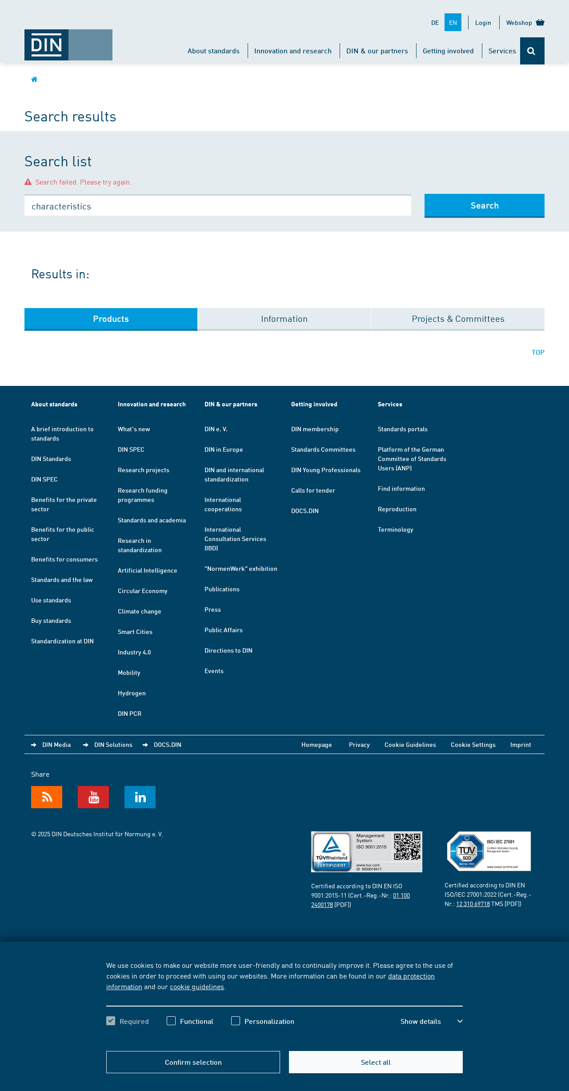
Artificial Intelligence (147, 570)
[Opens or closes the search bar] (532, 50)
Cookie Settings (473, 744)
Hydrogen (132, 693)
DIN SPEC (44, 479)
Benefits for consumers (64, 559)
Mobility (129, 672)
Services (502, 50)
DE (435, 22)
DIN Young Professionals (326, 469)
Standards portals (403, 429)
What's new (134, 429)
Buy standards (51, 620)
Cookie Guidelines (410, 744)
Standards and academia (152, 520)
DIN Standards (51, 458)
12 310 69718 (473, 903)
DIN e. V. (216, 429)
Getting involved (448, 50)
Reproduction (397, 509)
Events (214, 670)
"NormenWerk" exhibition (240, 568)
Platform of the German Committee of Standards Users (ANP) (412, 458)
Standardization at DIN (62, 641)
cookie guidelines (197, 986)
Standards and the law (61, 579)
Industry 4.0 (134, 652)
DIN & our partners (377, 50)
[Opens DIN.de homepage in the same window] (68, 40)
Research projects (143, 469)
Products (111, 318)
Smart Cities (135, 631)
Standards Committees (323, 449)
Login (483, 22)
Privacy (359, 744)
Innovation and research (293, 50)
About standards (214, 50)
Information (284, 318)
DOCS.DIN (305, 510)
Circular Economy (143, 590)
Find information (401, 488)
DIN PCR (129, 713)
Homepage (316, 744)
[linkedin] (140, 797)
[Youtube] (93, 797)
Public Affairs (223, 630)
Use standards (51, 600)
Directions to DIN (228, 650)
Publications (222, 589)
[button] (432, 1021)
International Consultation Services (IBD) (235, 538)
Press (212, 609)
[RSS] (46, 797)
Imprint (520, 744)
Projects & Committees (458, 318)
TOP (538, 352)
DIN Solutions (113, 744)
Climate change (139, 611)
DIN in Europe (223, 449)
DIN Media (56, 744)
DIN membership (315, 429)
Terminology (395, 529)
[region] (284, 1000)
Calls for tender (313, 490)
